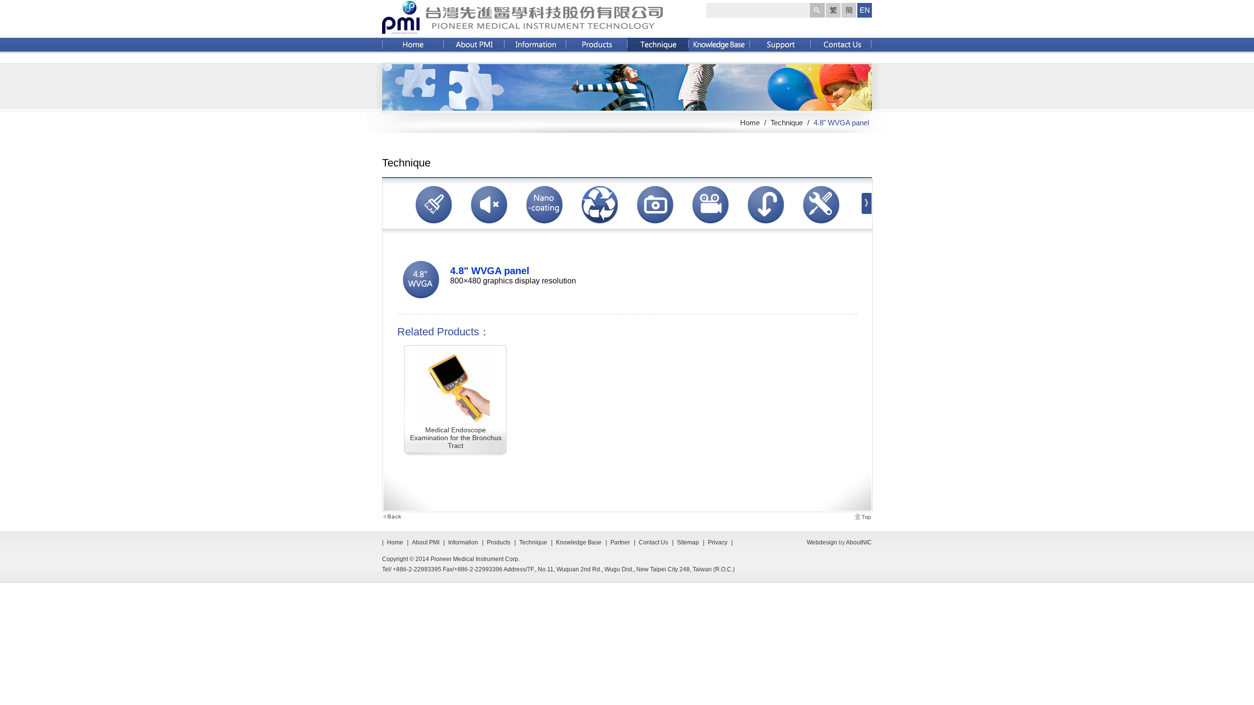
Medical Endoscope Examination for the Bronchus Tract (456, 437)
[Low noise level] (489, 226)
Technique (788, 122)
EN (865, 10)
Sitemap (688, 542)
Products (498, 542)
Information (463, 542)
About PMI (425, 542)
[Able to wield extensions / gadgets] (821, 226)
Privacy (717, 542)
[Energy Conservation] (600, 226)
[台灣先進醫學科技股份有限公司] (522, 29)
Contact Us (653, 542)
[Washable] (433, 226)
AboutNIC (859, 542)
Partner (620, 542)
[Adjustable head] (766, 226)
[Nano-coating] (544, 226)
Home (750, 122)
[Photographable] (655, 226)
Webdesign (822, 542)
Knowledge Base (579, 542)
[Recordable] (710, 226)
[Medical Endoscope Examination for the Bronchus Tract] (455, 422)
